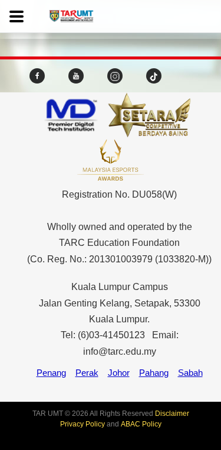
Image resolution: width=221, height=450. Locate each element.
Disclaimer (172, 413)
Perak (86, 373)
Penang (51, 373)
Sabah (190, 373)
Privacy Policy (82, 424)
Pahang (154, 373)
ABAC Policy (141, 424)
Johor (119, 373)
